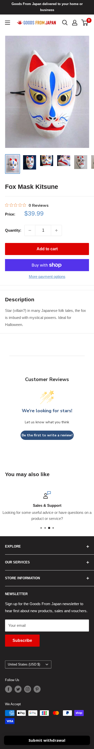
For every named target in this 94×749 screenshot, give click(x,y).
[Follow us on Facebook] (8, 689)
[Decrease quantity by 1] (30, 230)
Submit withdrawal (47, 740)
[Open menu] (7, 23)
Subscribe (22, 640)
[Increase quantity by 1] (56, 230)
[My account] (74, 22)
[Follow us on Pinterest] (37, 689)
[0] (85, 23)
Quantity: (13, 230)
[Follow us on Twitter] (18, 689)
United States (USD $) (24, 664)
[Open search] (65, 22)
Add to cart (47, 249)
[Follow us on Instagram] (27, 689)
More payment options (47, 276)
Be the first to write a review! (47, 435)
